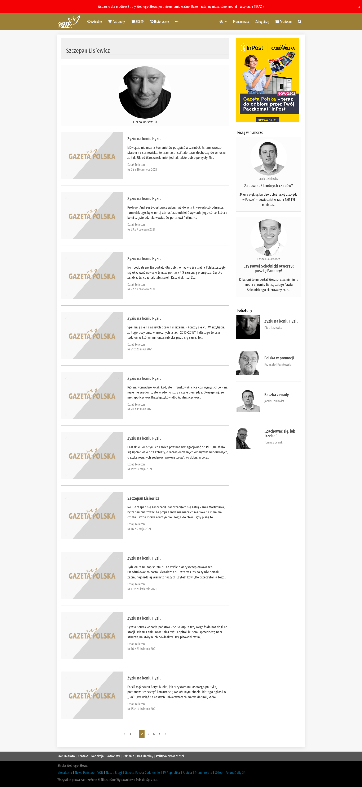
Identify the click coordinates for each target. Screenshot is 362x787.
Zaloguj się (262, 22)
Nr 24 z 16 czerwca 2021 (142, 170)
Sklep (218, 772)
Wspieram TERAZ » (252, 6)
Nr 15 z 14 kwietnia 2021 (141, 709)
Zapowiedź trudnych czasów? (268, 185)
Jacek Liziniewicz (269, 179)
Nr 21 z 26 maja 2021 (140, 349)
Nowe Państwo (84, 772)
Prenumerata (241, 22)
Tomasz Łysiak (273, 442)
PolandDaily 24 (235, 772)
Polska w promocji (279, 357)
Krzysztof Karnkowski (277, 365)
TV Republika (171, 772)
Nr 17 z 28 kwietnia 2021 (142, 589)
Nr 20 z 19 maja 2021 (140, 409)
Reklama (128, 756)
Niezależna (64, 772)
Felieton (140, 165)
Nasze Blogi (114, 772)
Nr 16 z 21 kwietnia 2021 (141, 649)
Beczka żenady (276, 394)
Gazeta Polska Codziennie (142, 772)
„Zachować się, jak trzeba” (279, 433)
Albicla (187, 772)
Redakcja (97, 756)
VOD (100, 772)
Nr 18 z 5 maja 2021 (139, 529)
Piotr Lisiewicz (273, 328)
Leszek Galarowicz (268, 259)
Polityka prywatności (170, 756)
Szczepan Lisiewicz (143, 498)
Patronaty (113, 756)
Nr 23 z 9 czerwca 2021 (141, 229)
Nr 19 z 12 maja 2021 (139, 469)
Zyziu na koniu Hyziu (144, 138)
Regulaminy (145, 756)
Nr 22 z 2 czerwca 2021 (141, 289)
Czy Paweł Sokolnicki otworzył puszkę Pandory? (268, 268)
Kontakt (83, 756)
